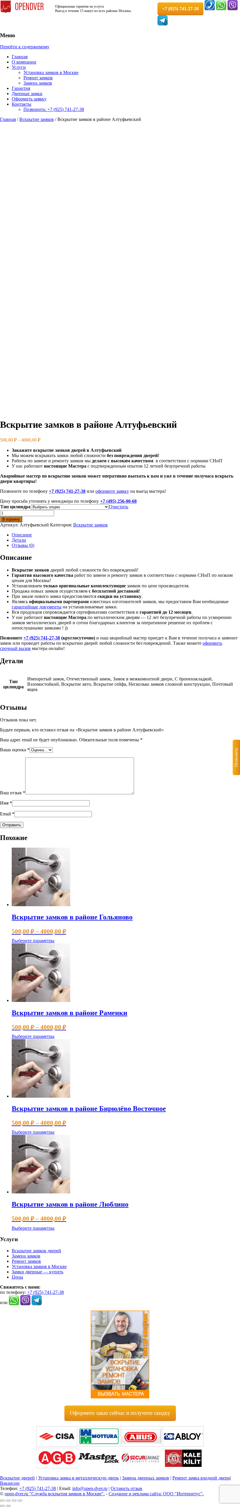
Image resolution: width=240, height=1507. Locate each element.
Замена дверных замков (145, 1477)
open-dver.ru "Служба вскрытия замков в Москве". (55, 1493)
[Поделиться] (14, 1500)
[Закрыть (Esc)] (20, 1500)
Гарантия (21, 88)
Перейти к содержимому (24, 46)
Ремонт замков (38, 77)
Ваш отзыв (12, 792)
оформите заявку (112, 491)
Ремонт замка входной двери (201, 1477)
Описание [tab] (22, 534)
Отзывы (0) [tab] (23, 545)
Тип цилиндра (15, 506)
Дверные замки (27, 93)
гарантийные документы (36, 606)
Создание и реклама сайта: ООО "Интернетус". (156, 1493)
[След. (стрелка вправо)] (8, 1506)
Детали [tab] (19, 540)
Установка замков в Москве (50, 72)
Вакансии (10, 1483)
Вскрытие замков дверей (36, 1250)
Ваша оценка (15, 749)
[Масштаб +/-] (2, 1500)
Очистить (118, 506)
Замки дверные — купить (37, 1271)
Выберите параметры (33, 940)
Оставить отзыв (126, 1488)
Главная (20, 56)
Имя (6, 802)
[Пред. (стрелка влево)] (2, 1506)
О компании (24, 61)
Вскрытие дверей (17, 1477)
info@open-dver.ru (89, 1488)
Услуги (19, 67)
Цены (17, 1277)
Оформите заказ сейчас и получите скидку (120, 1413)
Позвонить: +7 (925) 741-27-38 (53, 109)
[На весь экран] (8, 1500)
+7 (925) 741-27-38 (67, 491)
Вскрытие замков (36, 119)
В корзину (11, 519)
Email (7, 813)
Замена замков (37, 83)
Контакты (21, 104)
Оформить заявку (29, 98)
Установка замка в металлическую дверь (78, 1477)
